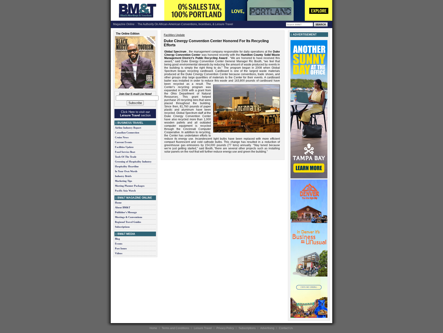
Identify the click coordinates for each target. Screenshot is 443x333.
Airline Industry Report (128, 127)
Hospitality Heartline (127, 166)
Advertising (267, 328)
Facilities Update (124, 147)
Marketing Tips (123, 181)
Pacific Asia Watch (125, 190)
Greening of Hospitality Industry (133, 161)
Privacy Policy (225, 328)
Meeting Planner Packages (129, 185)
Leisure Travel (203, 328)
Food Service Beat (125, 151)
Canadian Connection (127, 132)
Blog (117, 238)
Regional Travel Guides (128, 222)
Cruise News (122, 137)
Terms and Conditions (175, 328)
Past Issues (121, 248)
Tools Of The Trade (125, 156)
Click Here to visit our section (135, 113)
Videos (118, 253)
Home (118, 202)
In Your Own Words (126, 171)
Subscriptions (122, 226)
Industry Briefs (123, 176)
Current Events (123, 142)
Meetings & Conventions (128, 217)
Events (118, 243)
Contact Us (286, 328)
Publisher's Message (126, 212)
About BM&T (122, 207)
